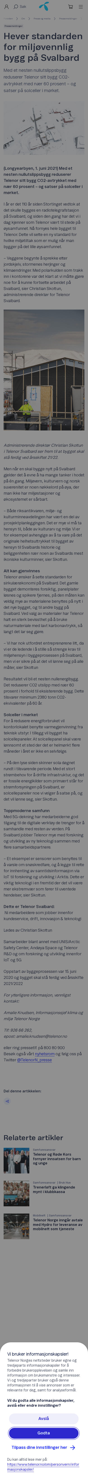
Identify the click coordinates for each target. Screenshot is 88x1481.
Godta (43, 1433)
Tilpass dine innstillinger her (39, 1448)
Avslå (43, 1419)
